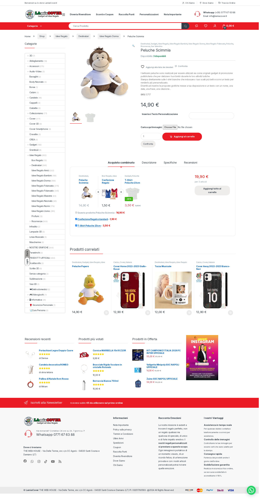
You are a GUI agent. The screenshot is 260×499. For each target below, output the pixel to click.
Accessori (34, 66)
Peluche (229, 44)
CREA (32, 139)
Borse (32, 87)
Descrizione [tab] (149, 162)
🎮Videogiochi (36, 294)
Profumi (35, 216)
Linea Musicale (36, 237)
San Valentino (156, 46)
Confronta (182, 66)
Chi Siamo (190, 3)
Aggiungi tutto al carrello (212, 190)
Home (27, 36)
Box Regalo (107, 176)
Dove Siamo (208, 3)
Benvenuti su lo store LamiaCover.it (41, 3)
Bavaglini (33, 76)
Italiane (129, 262)
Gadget (154, 44)
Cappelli (33, 102)
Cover (122, 262)
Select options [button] (105, 312)
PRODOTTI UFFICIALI (39, 258)
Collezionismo (36, 113)
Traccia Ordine (228, 3)
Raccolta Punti (126, 14)
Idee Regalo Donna (109, 36)
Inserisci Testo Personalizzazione (160, 114)
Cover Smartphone (38, 129)
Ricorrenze (145, 46)
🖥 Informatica (35, 299)
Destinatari (84, 36)
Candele (33, 97)
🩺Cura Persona (37, 310)
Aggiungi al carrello (184, 136)
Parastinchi (34, 252)
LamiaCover (32, 490)
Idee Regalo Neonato (42, 201)
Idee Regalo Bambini (178, 44)
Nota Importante (172, 14)
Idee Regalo (62, 36)
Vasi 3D (33, 284)
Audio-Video (35, 71)
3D (30, 55)
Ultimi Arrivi (118, 438)
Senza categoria (37, 273)
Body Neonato (36, 82)
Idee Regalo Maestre (42, 196)
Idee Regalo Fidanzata (215, 44)
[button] (133, 46)
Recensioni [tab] (190, 162)
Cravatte (33, 134)
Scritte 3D (34, 268)
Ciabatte (33, 108)
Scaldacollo (35, 263)
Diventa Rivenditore (80, 14)
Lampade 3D (35, 231)
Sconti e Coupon (104, 14)
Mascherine (35, 242)
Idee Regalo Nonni (41, 206)
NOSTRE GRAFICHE (38, 247)
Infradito (33, 226)
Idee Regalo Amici (40, 170)
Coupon (117, 447)
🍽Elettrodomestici (38, 289)
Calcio (116, 262)
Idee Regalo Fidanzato (43, 190)
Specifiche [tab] (170, 162)
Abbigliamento (36, 61)
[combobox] (125, 26)
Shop (42, 36)
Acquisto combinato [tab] (121, 162)
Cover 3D (34, 123)
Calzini (32, 92)
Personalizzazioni (149, 14)
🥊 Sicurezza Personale (41, 305)
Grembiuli (34, 150)
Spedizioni (118, 442)
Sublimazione (35, 279)
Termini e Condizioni (123, 434)
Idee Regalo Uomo (41, 211)
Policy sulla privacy (122, 429)
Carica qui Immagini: (151, 127)
